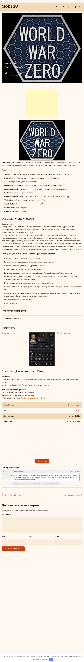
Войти (79, 7)
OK (51, 659)
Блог (58, 7)
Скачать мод (42, 461)
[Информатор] (6, 474)
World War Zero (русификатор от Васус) (31, 398)
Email (30, 537)
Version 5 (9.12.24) (12, 319)
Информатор (21, 73)
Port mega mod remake (71, 495)
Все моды (66, 7)
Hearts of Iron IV (12, 63)
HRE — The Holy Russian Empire (16, 495)
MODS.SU (10, 7)
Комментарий (7, 514)
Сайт (57, 537)
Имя (3, 537)
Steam (78, 411)
